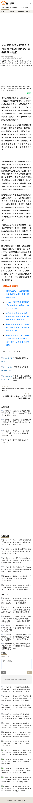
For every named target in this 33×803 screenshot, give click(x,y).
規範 (3, 672)
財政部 (18, 351)
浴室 (28, 12)
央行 (10, 351)
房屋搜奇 (24, 7)
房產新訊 (5, 7)
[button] (30, 3)
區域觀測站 (14, 7)
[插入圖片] (24, 672)
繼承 (12, 12)
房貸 (4, 351)
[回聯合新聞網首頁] (3, 3)
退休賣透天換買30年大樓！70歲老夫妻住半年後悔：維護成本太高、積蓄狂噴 (17, 316)
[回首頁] (7, 3)
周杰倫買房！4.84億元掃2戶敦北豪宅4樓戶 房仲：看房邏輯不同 (17, 294)
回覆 (29, 672)
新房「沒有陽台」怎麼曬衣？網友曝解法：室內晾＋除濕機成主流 (17, 327)
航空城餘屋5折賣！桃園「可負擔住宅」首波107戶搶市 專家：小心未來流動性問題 (17, 340)
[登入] (28, 3)
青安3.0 (5, 12)
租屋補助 (21, 12)
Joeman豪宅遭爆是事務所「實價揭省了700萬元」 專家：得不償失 (17, 305)
